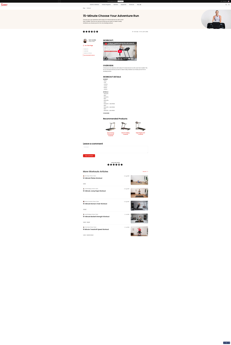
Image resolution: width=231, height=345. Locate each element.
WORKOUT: (86, 49)
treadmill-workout (90, 235)
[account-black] (229, 4)
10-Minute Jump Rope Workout (94, 191)
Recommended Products (89, 55)
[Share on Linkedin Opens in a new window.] (89, 31)
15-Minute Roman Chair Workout (95, 204)
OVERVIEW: (86, 51)
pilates (84, 183)
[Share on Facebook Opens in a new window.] (84, 31)
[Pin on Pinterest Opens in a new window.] (92, 31)
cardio (84, 235)
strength (84, 209)
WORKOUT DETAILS (88, 53)
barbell (84, 222)
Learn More (120, 1)
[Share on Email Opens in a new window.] (94, 31)
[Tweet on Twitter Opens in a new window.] (86, 31)
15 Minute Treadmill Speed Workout (96, 229)
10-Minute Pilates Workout (92, 178)
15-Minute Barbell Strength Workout (96, 217)
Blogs (84, 8)
